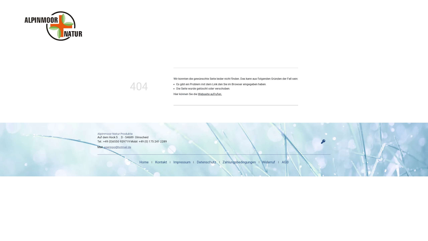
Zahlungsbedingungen (239, 162)
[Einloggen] (323, 141)
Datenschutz (206, 162)
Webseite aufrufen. (210, 94)
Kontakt (161, 162)
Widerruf (268, 162)
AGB (285, 162)
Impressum (181, 162)
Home (144, 162)
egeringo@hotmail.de (117, 147)
